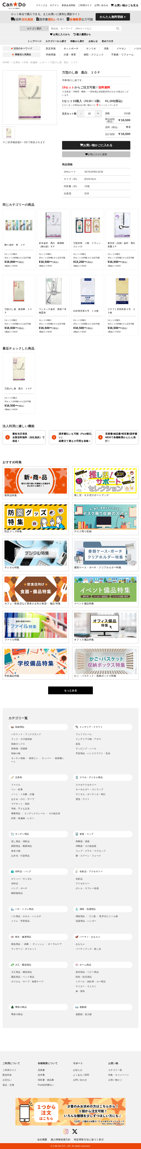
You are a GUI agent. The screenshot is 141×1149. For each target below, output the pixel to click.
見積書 (41, 1070)
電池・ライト (82, 799)
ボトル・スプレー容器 (87, 888)
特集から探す (77, 41)
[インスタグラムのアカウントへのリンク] (65, 1132)
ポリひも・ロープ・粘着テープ (27, 981)
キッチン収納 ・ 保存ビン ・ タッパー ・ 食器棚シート (37, 760)
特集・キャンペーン (118, 1075)
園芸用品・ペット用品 (22, 977)
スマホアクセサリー (86, 784)
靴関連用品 (17, 893)
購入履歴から (84, 34)
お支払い (7, 1080)
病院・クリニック (94, 54)
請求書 (41, 1075)
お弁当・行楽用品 (20, 855)
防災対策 (51, 48)
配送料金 (7, 1075)
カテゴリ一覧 (115, 1070)
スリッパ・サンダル (21, 879)
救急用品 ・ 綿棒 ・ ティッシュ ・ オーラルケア (36, 944)
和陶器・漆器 (82, 841)
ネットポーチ (71, 48)
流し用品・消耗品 (20, 841)
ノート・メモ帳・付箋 (22, 794)
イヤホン (122, 48)
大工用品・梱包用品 (21, 972)
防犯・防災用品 (84, 977)
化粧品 (79, 879)
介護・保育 (70, 54)
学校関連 (51, 54)
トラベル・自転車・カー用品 (91, 981)
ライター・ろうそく (86, 986)
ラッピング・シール (86, 748)
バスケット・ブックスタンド (26, 734)
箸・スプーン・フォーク (88, 855)
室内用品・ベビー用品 (87, 972)
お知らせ (93, 41)
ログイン (54, 5)
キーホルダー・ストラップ (89, 789)
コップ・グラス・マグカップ (91, 851)
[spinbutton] (89, 113)
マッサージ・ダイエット (23, 949)
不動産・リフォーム (122, 54)
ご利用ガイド (85, 5)
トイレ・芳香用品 (20, 921)
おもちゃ (80, 944)
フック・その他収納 (21, 739)
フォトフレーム (84, 734)
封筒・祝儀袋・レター (35, 62)
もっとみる (70, 690)
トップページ (35, 41)
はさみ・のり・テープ (22, 799)
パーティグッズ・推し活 (88, 949)
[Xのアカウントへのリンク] (75, 1132)
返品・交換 (8, 1085)
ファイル (15, 784)
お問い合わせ (101, 5)
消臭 (106, 48)
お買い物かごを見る (126, 5)
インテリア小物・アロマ (88, 739)
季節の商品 (17, 1014)
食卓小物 (15, 851)
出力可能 (81, 19)
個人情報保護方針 (60, 1139)
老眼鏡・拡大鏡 (84, 1014)
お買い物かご (115, 1080)
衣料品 (14, 883)
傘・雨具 (80, 991)
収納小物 (15, 753)
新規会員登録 (68, 5)
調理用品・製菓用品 (21, 846)
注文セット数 (69, 113)
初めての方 (107, 41)
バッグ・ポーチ (19, 888)
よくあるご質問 (81, 1075)
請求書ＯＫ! (51, 19)
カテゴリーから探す (56, 41)
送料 (24, 19)
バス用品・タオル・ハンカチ (26, 916)
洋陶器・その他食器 (86, 846)
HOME (6, 62)
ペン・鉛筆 (17, 789)
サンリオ (91, 48)
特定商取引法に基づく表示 (89, 1139)
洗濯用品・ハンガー (86, 921)
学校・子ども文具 (20, 808)
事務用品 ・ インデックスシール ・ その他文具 (35, 813)
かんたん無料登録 (111, 16)
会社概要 (42, 1139)
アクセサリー (82, 883)
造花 (78, 744)
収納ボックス (18, 744)
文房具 (17, 62)
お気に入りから (61, 34)
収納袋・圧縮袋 (19, 748)
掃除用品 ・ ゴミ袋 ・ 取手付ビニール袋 (97, 916)
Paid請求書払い (46, 1085)
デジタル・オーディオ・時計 (91, 794)
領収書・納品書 (46, 1080)
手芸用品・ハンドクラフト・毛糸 (93, 753)
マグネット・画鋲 (20, 803)
